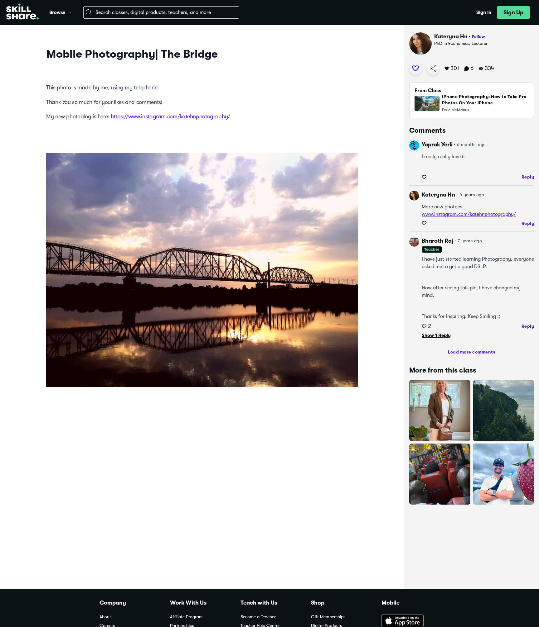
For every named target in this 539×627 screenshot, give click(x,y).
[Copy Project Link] (433, 68)
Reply (528, 176)
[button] (69, 11)
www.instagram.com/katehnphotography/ (469, 214)
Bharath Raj (437, 241)
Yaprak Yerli (437, 144)
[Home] (22, 12)
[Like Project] (415, 68)
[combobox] (161, 12)
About (105, 617)
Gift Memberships (328, 617)
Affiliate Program (186, 617)
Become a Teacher (258, 617)
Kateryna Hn (451, 36)
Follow (478, 36)
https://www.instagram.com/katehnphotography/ (170, 116)
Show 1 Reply (436, 335)
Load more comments (471, 351)
